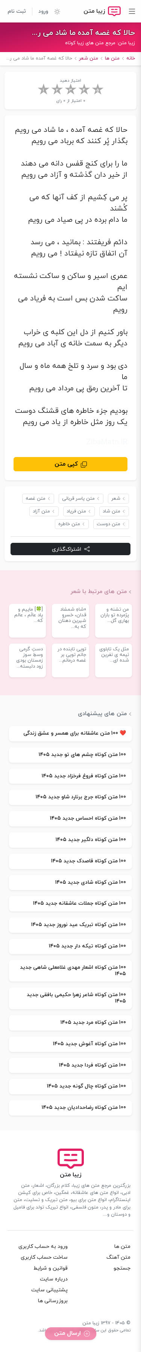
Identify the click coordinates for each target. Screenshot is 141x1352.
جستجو (122, 1268)
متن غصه (35, 498)
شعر (115, 498)
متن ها (122, 1246)
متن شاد (111, 511)
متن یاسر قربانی (78, 498)
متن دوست (108, 524)
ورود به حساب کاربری (43, 1246)
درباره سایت (54, 1279)
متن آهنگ (118, 1257)
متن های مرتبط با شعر (98, 591)
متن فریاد (76, 511)
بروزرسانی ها (53, 1300)
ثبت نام (17, 11)
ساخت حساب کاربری (44, 1257)
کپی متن (66, 464)
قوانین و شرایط (50, 1268)
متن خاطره (69, 524)
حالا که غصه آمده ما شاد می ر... (83, 33)
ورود (43, 11)
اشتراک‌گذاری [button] (66, 549)
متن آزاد (41, 511)
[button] (54, 11)
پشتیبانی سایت (49, 1290)
